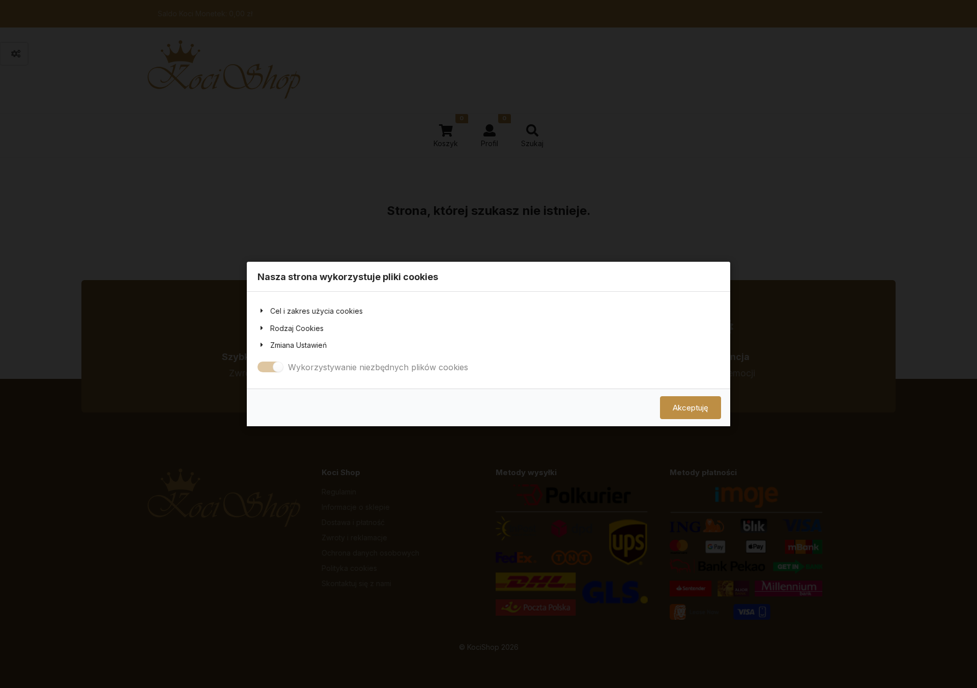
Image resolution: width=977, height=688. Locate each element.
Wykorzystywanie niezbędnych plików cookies (378, 367)
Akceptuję (690, 407)
